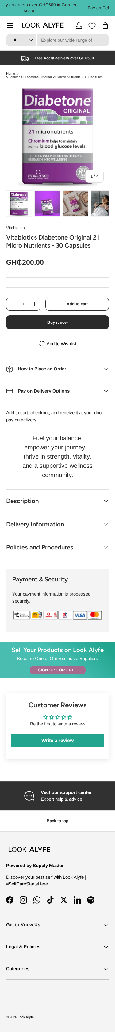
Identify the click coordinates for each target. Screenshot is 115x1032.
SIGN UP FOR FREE (57, 670)
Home (10, 73)
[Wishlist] (92, 26)
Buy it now (57, 322)
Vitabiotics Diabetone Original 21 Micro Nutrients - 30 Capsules (54, 77)
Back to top (57, 821)
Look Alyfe (26, 1017)
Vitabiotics (15, 227)
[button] (105, 25)
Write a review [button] (57, 740)
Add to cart (77, 304)
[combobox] (57, 40)
